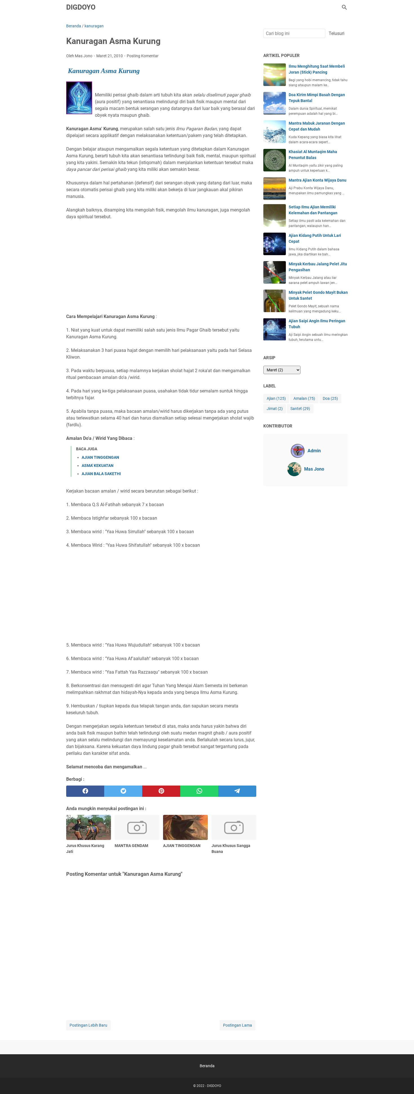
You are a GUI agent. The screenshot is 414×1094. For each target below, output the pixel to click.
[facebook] (85, 791)
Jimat (275, 408)
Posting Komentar (143, 56)
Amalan (304, 398)
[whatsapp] (199, 791)
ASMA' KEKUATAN (97, 465)
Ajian (276, 398)
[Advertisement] (161, 263)
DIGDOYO (80, 7)
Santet (300, 408)
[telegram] (237, 791)
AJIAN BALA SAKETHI (101, 473)
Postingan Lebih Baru (88, 1025)
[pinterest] (161, 791)
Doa (330, 398)
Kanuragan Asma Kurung (104, 70)
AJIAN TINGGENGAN (100, 457)
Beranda (207, 1066)
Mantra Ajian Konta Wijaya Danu (317, 180)
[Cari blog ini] (344, 7)
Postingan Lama (237, 1025)
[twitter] (123, 791)
